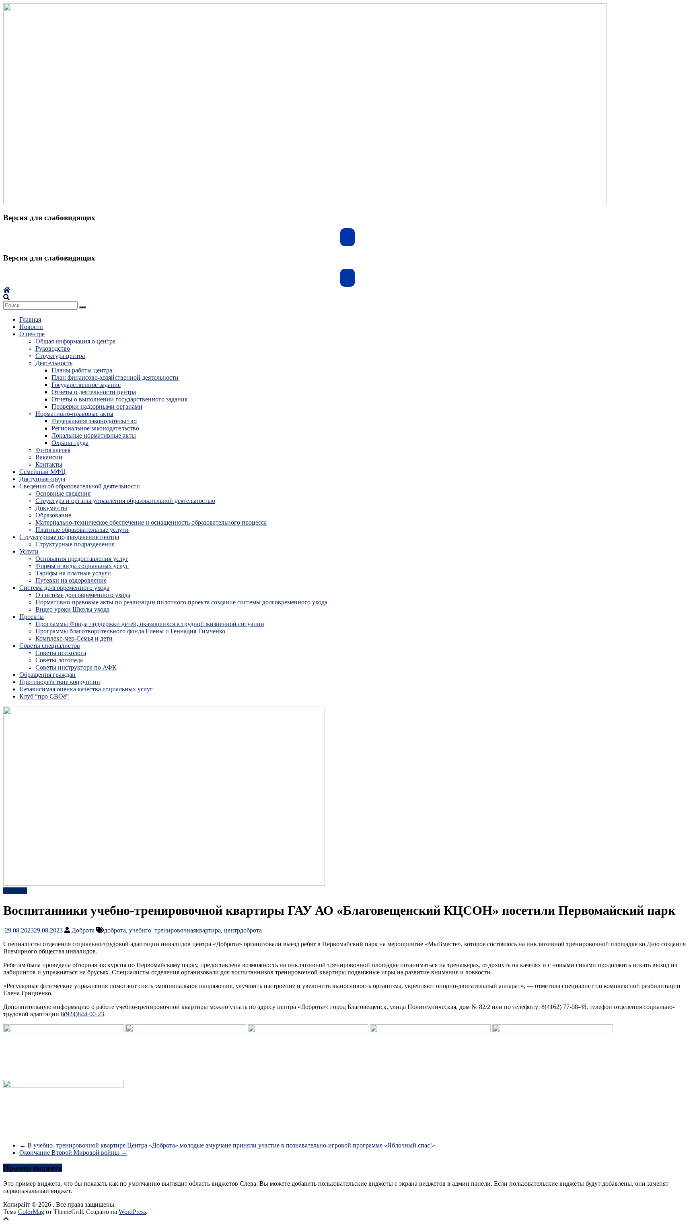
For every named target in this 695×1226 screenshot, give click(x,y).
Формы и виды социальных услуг (82, 565)
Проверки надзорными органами (96, 406)
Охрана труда (69, 442)
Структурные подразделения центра (69, 536)
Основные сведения (62, 493)
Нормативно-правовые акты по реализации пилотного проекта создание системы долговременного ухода (181, 602)
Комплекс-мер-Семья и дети (74, 638)
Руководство (52, 348)
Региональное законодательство (95, 428)
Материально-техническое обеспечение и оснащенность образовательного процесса (151, 522)
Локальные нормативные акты (93, 435)
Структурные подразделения (75, 544)
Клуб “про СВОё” (44, 696)
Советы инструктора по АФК (76, 667)
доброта (115, 930)
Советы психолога (60, 652)
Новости (31, 326)
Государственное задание (86, 384)
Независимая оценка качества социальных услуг (86, 689)
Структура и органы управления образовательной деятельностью (125, 500)
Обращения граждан (47, 674)
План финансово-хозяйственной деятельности (115, 377)
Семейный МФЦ (42, 471)
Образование (53, 515)
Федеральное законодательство (94, 421)
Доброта (84, 930)
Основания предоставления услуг (81, 558)
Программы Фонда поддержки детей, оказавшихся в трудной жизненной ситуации (149, 623)
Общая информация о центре (75, 341)
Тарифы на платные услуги (73, 573)
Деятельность (53, 363)
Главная (30, 319)
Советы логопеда (59, 660)
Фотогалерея (52, 450)
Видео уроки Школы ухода (72, 609)
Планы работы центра (81, 370)
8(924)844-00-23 (82, 1014)
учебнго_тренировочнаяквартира (175, 930)
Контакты (48, 464)
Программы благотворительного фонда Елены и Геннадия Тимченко (130, 631)
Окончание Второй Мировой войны (73, 1152)
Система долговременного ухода (64, 587)
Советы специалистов (49, 645)
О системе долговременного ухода (82, 594)
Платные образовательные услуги (82, 529)
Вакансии (48, 457)
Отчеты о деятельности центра (93, 392)
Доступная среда (42, 479)
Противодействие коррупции (59, 681)
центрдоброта (243, 930)
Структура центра (60, 355)
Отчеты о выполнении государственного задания (119, 399)
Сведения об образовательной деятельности (79, 486)
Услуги (29, 551)
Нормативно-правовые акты (74, 413)
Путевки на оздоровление (71, 580)
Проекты (31, 616)
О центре (32, 334)
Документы (51, 507)
